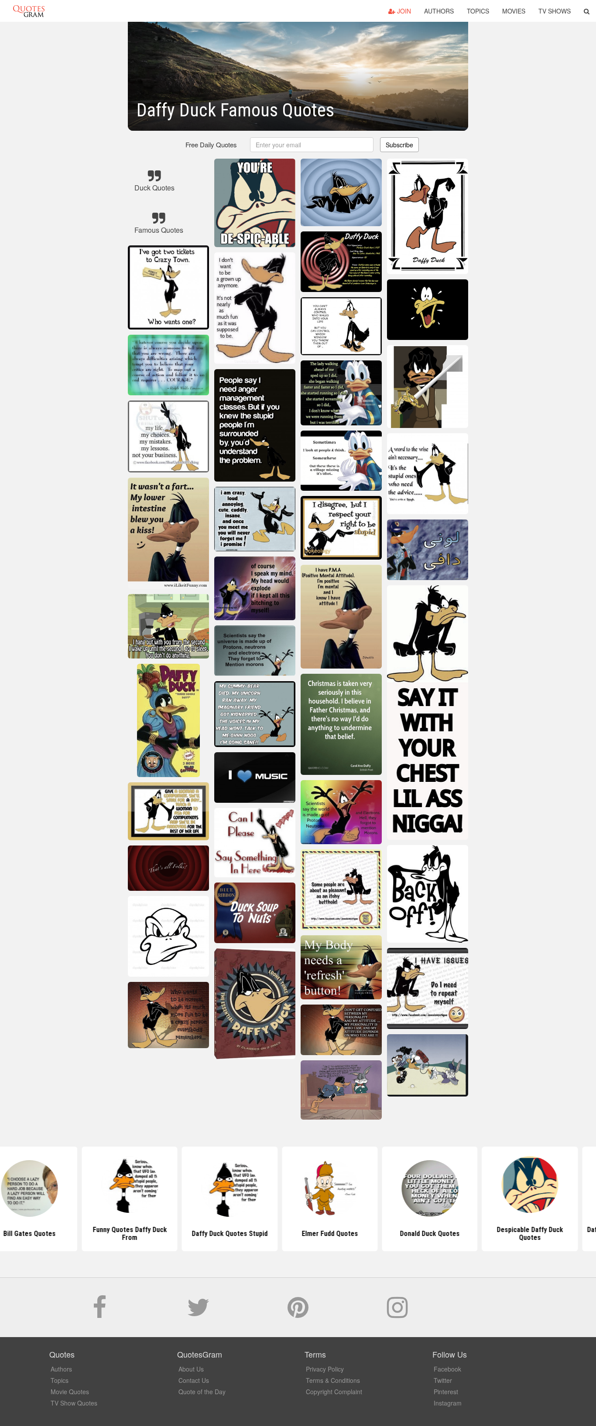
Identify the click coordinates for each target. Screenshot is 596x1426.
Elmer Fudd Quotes (298, 1233)
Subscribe (399, 144)
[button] (586, 11)
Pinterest (446, 1391)
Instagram (448, 1403)
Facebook (447, 1369)
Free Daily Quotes (211, 144)
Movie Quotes (70, 1391)
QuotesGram (29, 11)
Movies (513, 11)
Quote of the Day (202, 1391)
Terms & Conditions (333, 1380)
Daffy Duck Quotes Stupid (198, 1233)
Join (403, 11)
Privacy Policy (325, 1369)
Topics (478, 11)
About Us (191, 1369)
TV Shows (554, 11)
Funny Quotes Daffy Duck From (98, 1234)
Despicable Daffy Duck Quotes (498, 1234)
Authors (439, 11)
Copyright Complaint (334, 1391)
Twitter (443, 1380)
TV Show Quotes (74, 1403)
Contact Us (193, 1380)
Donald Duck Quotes (398, 1233)
